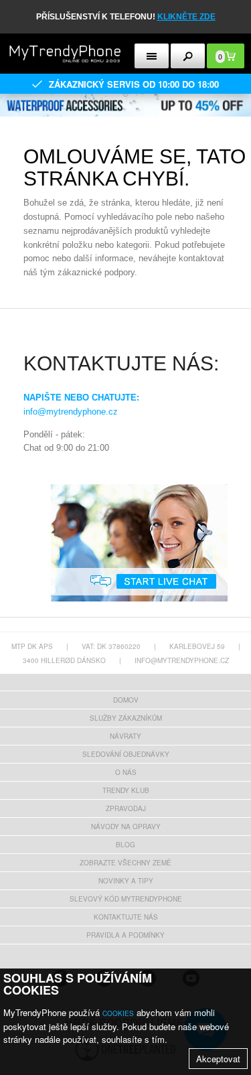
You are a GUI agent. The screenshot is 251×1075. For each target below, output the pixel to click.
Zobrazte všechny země (125, 862)
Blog (125, 844)
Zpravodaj (126, 808)
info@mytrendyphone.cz (70, 412)
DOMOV (126, 700)
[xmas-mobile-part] (125, 98)
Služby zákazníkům (126, 718)
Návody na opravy (126, 826)
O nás (126, 772)
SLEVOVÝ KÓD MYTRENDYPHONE (126, 899)
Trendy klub (125, 790)
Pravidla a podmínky (125, 935)
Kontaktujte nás (126, 917)
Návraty (125, 736)
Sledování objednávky (125, 754)
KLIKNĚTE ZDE (186, 16)
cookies (118, 1013)
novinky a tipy (125, 880)
